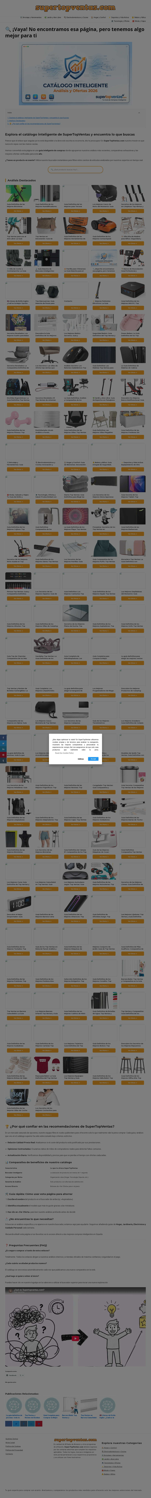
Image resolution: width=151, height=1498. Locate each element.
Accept (93, 759)
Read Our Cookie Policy (64, 753)
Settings (81, 759)
